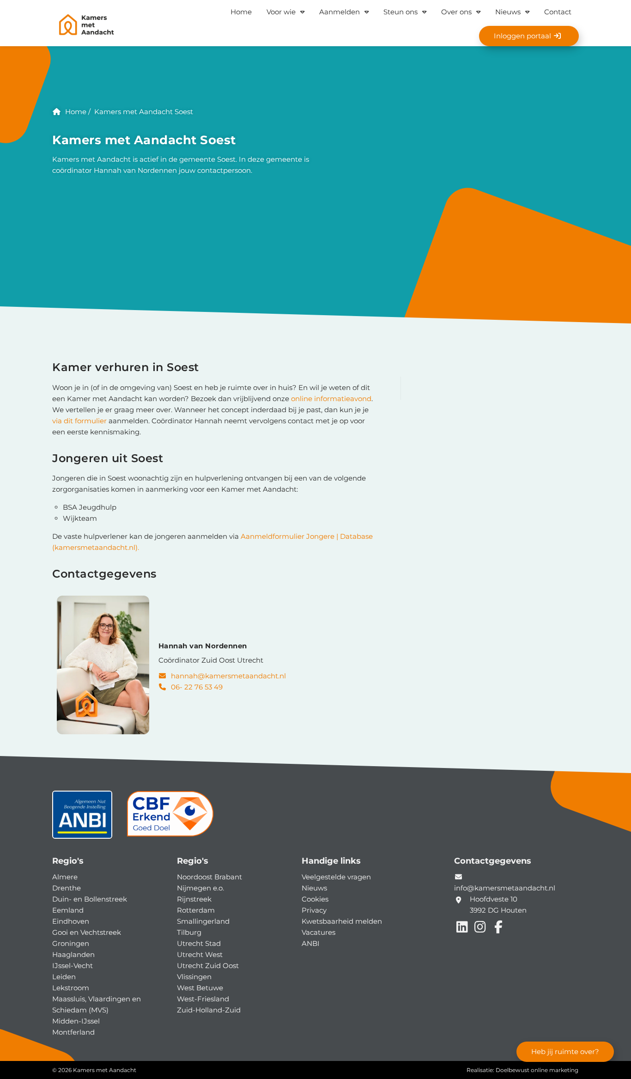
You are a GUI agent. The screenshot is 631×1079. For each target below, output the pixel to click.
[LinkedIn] (463, 929)
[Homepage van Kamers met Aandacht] (117, 25)
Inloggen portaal (523, 35)
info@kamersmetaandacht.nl (504, 888)
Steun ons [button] (400, 11)
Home (241, 11)
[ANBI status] (82, 818)
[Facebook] (498, 929)
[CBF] (170, 818)
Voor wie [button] (281, 11)
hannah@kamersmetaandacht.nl (227, 675)
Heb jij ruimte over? (565, 1051)
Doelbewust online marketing (537, 1070)
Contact (557, 11)
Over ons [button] (456, 11)
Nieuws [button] (508, 11)
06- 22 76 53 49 (196, 687)
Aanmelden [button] (339, 11)
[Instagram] (481, 929)
